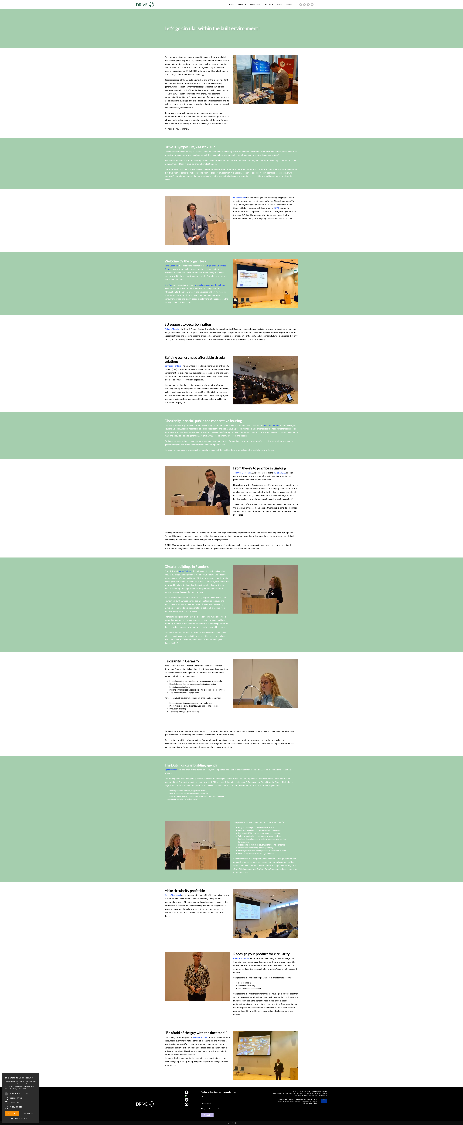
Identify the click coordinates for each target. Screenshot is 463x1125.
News (279, 4)
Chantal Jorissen (241, 958)
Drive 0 (241, 4)
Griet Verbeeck (186, 571)
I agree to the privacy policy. (212, 1109)
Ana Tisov (169, 285)
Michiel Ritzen (239, 197)
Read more (23, 1089)
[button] (20, 1118)
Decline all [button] (28, 1113)
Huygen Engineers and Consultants (209, 285)
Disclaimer (307, 1091)
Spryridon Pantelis (173, 366)
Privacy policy (322, 1091)
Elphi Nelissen (171, 770)
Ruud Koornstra (200, 1037)
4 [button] (269, 106)
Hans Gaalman (171, 266)
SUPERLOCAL (279, 473)
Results (268, 4)
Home (231, 4)
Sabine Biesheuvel (173, 895)
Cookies (314, 1091)
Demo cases (255, 4)
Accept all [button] (12, 1113)
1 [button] (258, 106)
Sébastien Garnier (271, 425)
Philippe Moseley (172, 329)
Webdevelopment (227, 1123)
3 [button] (266, 106)
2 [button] (262, 106)
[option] (265, 79)
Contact (289, 4)
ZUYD (276, 208)
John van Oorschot (242, 473)
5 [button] (273, 106)
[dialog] (20, 1098)
